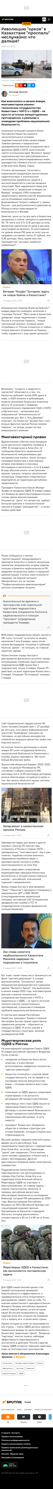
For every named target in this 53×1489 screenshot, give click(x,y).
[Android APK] (9, 1465)
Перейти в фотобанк (29, 80)
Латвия (28, 1409)
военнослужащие (9, 1373)
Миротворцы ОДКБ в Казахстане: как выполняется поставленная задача (26, 1270)
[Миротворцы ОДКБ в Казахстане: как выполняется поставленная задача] (26, 1242)
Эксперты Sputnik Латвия (24, 1363)
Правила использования (12, 1436)
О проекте (5, 1433)
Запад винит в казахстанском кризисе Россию (23, 827)
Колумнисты (7, 1363)
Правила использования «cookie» (16, 1444)
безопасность (8, 1368)
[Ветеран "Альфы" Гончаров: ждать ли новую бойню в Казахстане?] (26, 266)
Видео (6, 287)
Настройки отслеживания (12, 1457)
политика (19, 1368)
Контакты (16, 1433)
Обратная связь (17, 1454)
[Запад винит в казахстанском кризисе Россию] (26, 805)
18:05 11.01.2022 (8, 46)
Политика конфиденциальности (15, 1440)
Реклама (5, 1454)
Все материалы (14, 95)
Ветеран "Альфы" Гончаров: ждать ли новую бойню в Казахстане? (26, 293)
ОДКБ (21, 1373)
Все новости (7, 1409)
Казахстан (30, 1368)
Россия (40, 1363)
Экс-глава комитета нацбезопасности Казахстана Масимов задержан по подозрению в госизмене (23, 957)
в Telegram (19, 1356)
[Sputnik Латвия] (8, 20)
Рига (19, 1409)
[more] (48, 300)
